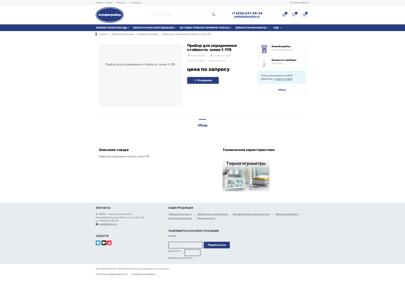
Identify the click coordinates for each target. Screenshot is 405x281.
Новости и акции (104, 2)
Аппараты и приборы (147, 34)
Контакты (121, 2)
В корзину (205, 80)
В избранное (198, 55)
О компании (136, 2)
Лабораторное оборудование (153, 27)
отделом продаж (283, 79)
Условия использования (143, 274)
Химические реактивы (180, 218)
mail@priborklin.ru (247, 16)
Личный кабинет (301, 2)
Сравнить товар (222, 55)
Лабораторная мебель (250, 27)
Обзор (282, 89)
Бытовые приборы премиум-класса (205, 27)
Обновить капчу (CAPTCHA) (180, 258)
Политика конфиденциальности (112, 274)
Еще (276, 27)
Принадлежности (206, 218)
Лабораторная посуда (111, 27)
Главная (103, 34)
